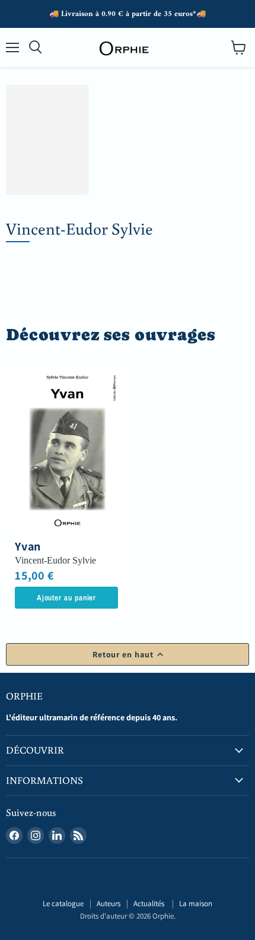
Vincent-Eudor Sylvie (55, 560)
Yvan (28, 546)
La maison (195, 903)
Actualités (149, 903)
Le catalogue (63, 903)
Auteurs (108, 903)
